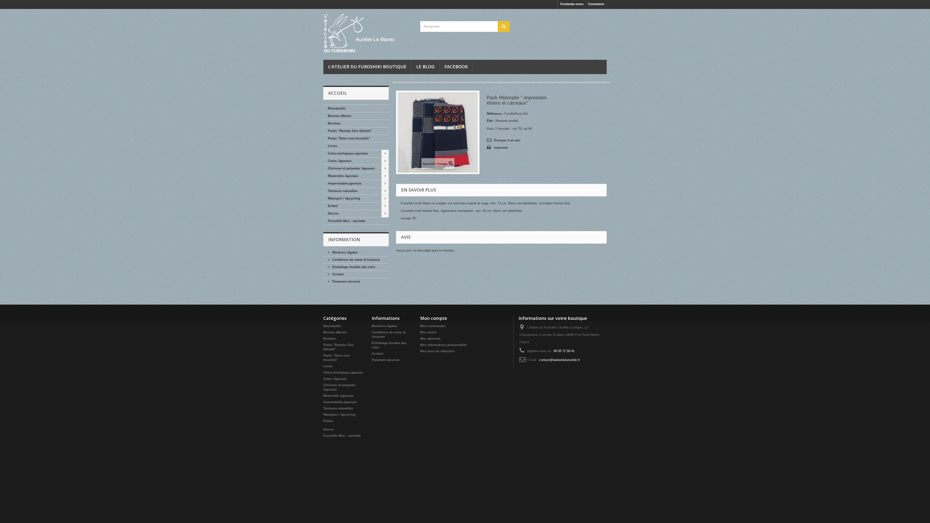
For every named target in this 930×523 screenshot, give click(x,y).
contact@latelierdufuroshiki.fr (559, 360)
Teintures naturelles (342, 191)
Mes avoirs (428, 332)
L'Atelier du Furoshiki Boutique (367, 66)
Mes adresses (430, 338)
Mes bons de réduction (437, 351)
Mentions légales (344, 252)
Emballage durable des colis (353, 267)
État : (491, 121)
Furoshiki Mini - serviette (346, 221)
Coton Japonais (339, 161)
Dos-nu (333, 213)
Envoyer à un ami (507, 140)
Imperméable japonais (344, 183)
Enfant (333, 206)
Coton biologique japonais (348, 153)
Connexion (596, 4)
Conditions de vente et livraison (355, 260)
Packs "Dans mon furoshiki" (349, 138)
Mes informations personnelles (443, 345)
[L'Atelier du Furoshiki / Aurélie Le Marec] (368, 33)
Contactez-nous (571, 4)
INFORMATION (344, 239)
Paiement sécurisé (345, 281)
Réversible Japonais (343, 176)
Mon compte (433, 318)
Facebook (456, 66)
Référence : (495, 113)
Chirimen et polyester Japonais (351, 168)
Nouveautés (336, 108)
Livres (332, 146)
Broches (334, 123)
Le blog (425, 66)
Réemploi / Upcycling (344, 198)
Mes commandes (433, 326)
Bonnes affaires (339, 116)
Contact (337, 274)
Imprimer (501, 147)
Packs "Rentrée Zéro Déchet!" (350, 131)
